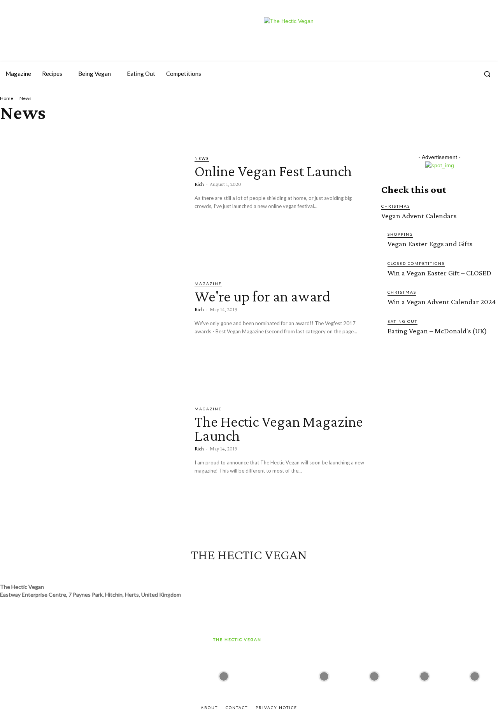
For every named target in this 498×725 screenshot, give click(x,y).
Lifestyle (277, 133)
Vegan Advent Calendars (418, 216)
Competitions (71, 133)
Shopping (400, 234)
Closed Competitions (416, 263)
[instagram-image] (224, 674)
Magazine (208, 283)
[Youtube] (441, 74)
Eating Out (181, 133)
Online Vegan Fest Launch (273, 171)
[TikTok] (256, 572)
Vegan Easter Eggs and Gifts (430, 244)
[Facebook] (427, 74)
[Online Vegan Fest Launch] (91, 208)
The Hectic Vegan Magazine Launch (279, 428)
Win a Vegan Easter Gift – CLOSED (439, 273)
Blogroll (34, 133)
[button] (487, 74)
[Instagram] (398, 74)
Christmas (395, 206)
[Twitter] (412, 74)
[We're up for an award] (91, 333)
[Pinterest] (469, 74)
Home (6, 98)
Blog (8, 133)
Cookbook (109, 133)
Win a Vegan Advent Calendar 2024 (442, 302)
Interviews (242, 133)
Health (211, 133)
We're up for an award (262, 296)
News (202, 158)
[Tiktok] (455, 74)
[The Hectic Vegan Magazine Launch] (91, 458)
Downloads (144, 133)
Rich (199, 184)
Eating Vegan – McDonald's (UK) (437, 331)
